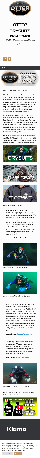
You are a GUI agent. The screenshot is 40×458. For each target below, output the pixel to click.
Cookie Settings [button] (7, 454)
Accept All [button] (18, 454)
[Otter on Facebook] (5, 59)
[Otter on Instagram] (9, 59)
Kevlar (27, 111)
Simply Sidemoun (22, 357)
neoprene (6, 111)
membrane (19, 109)
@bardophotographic (24, 334)
